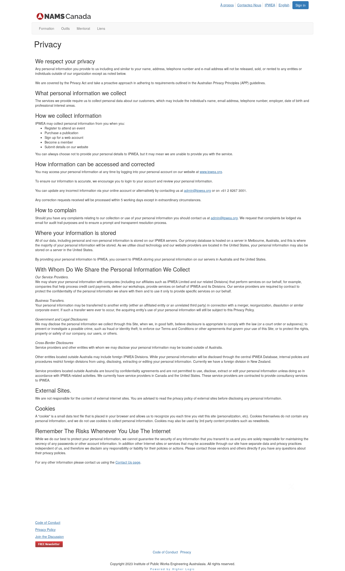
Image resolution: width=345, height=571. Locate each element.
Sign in (300, 5)
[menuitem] (228, 4)
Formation (46, 28)
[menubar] (256, 4)
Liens (101, 28)
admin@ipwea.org (197, 190)
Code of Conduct (47, 522)
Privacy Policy (45, 529)
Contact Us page (127, 462)
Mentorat (83, 28)
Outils (65, 28)
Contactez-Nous (249, 5)
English (284, 5)
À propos (227, 5)
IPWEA (270, 5)
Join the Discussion (49, 536)
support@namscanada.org (288, 502)
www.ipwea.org (211, 171)
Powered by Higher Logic (172, 569)
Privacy (185, 552)
